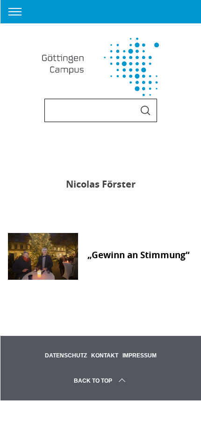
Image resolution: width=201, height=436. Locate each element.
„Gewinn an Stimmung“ (138, 255)
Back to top (93, 381)
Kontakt (104, 355)
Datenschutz (66, 355)
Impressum (139, 355)
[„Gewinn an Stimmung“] (43, 256)
